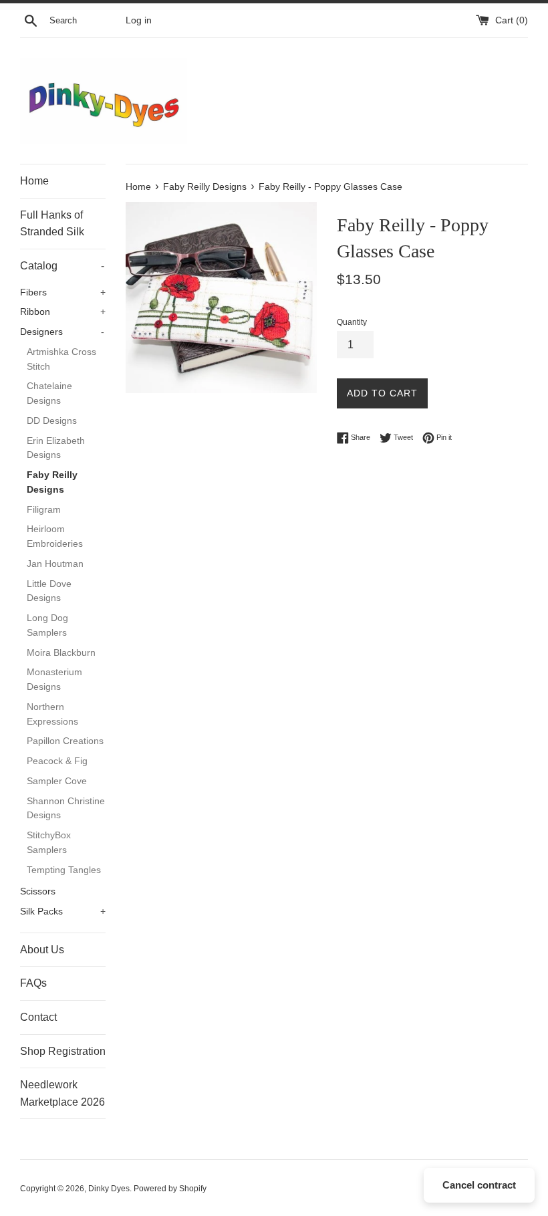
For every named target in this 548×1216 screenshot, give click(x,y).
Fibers (63, 292)
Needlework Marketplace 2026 (62, 1093)
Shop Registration (63, 1051)
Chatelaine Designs (49, 393)
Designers (62, 332)
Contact (38, 1017)
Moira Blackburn (61, 653)
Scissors (37, 891)
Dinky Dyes (109, 1188)
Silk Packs (63, 911)
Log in (139, 20)
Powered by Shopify (170, 1188)
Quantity (352, 322)
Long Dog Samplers (47, 625)
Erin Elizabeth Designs (56, 448)
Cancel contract (479, 1185)
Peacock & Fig (57, 761)
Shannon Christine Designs (66, 808)
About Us (42, 949)
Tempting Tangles (64, 870)
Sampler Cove (57, 781)
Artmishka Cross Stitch (61, 359)
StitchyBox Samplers (49, 842)
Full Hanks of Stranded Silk (52, 223)
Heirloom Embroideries (55, 536)
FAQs (33, 983)
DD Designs (52, 421)
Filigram (44, 510)
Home (34, 181)
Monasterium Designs (54, 679)
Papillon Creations (65, 741)
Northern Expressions (52, 714)
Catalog (62, 265)
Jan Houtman (55, 564)
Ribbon (63, 312)
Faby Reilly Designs (52, 482)
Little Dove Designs (49, 591)
